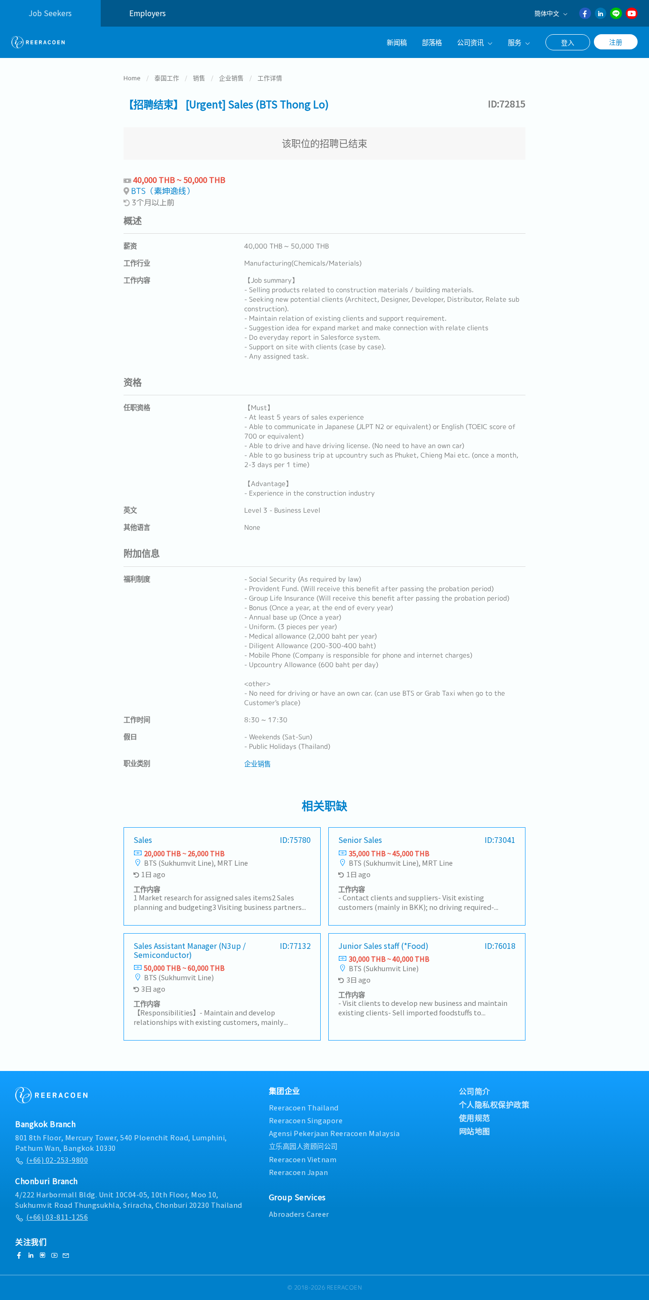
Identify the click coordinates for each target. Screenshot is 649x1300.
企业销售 (231, 77)
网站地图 (474, 1131)
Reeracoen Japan (298, 1172)
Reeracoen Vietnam (303, 1159)
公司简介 (474, 1091)
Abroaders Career (299, 1214)
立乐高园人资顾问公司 (303, 1146)
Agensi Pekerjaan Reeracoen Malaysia (334, 1133)
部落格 (432, 42)
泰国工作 (166, 77)
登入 (567, 42)
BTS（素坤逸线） (162, 190)
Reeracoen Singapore (306, 1120)
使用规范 (474, 1117)
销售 (199, 77)
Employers (147, 13)
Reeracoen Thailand (304, 1107)
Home (132, 77)
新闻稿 (397, 42)
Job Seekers (50, 13)
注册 (615, 42)
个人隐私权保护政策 (494, 1104)
